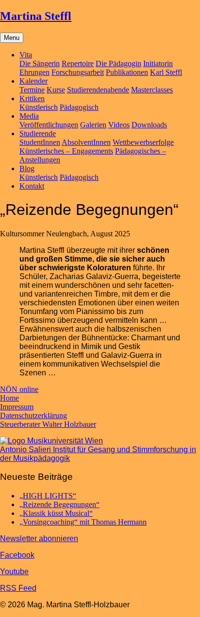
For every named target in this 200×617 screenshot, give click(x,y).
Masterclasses (152, 90)
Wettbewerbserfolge (143, 142)
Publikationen (127, 72)
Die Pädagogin (118, 63)
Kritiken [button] (32, 98)
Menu (11, 37)
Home (9, 398)
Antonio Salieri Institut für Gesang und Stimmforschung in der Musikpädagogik (98, 453)
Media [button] (29, 116)
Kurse (56, 90)
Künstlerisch (38, 107)
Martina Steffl (35, 16)
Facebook (17, 555)
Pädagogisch (79, 107)
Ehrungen (34, 72)
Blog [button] (26, 168)
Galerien (93, 125)
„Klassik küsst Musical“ (56, 513)
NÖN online (19, 389)
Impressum (16, 407)
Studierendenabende (98, 90)
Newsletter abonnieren (39, 538)
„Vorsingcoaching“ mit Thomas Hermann (83, 522)
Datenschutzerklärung (33, 415)
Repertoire (78, 63)
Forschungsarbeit (77, 72)
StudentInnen (39, 142)
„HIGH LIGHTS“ (47, 496)
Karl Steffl (166, 72)
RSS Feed (18, 588)
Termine (32, 90)
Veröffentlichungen (48, 125)
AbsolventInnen (86, 142)
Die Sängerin (39, 63)
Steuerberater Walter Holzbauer (48, 424)
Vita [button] (25, 55)
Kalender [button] (33, 81)
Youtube (14, 571)
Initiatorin (158, 63)
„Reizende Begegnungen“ (59, 504)
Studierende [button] (37, 133)
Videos (119, 125)
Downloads (149, 125)
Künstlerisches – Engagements (66, 151)
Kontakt (31, 186)
